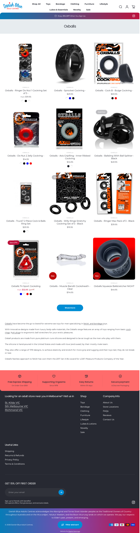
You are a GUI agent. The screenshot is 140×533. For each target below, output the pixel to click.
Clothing (84, 408)
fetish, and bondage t (94, 321)
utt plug (16, 330)
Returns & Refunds (14, 452)
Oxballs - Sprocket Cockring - (69, 90)
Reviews (107, 412)
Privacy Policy (12, 457)
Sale (82, 429)
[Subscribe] (61, 489)
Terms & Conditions (15, 461)
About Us (107, 399)
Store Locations (111, 404)
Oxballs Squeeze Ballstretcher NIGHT (112, 283)
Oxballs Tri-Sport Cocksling (25, 283)
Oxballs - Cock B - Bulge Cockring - (112, 90)
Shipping (9, 448)
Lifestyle (84, 416)
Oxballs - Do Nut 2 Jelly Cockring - (25, 154)
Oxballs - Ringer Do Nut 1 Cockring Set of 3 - (25, 91)
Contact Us (108, 416)
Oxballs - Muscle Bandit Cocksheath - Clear (69, 284)
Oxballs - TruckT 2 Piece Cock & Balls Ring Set (25, 220)
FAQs (105, 408)
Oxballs (25, 86)
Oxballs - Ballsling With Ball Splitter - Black (112, 155)
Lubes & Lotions (88, 421)
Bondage (85, 404)
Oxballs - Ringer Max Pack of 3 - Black (112, 219)
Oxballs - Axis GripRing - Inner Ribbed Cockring (69, 155)
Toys (82, 399)
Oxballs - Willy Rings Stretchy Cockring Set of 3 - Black (69, 220)
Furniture (85, 412)
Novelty (84, 425)
